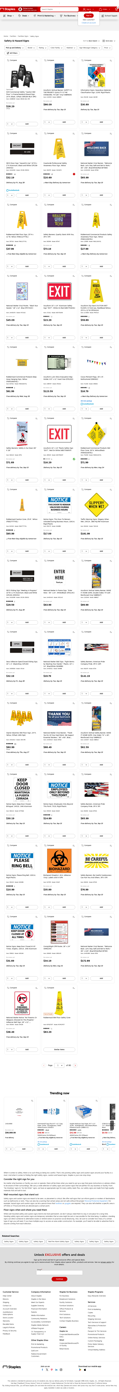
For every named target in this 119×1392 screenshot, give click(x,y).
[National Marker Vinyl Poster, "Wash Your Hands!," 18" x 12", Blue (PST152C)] (22, 291)
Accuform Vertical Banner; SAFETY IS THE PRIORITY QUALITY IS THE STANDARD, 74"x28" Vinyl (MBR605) (57, 92)
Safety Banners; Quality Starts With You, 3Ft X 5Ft (58, 235)
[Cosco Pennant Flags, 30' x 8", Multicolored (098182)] (96, 362)
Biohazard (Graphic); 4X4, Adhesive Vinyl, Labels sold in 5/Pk (57, 876)
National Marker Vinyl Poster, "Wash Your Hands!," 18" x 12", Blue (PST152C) (22, 307)
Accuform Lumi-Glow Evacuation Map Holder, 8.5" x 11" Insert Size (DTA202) (58, 378)
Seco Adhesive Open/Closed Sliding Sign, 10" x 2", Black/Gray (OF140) (22, 663)
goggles (68, 1203)
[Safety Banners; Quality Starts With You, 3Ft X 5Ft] (59, 220)
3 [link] (51, 316)
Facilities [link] (13, 36)
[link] (28, 9)
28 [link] (15, 245)
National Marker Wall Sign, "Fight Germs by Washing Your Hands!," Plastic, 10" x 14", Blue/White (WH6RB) (58, 664)
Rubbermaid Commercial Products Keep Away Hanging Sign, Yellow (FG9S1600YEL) (21, 379)
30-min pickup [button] (86, 401)
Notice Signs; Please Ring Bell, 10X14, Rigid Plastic (21, 876)
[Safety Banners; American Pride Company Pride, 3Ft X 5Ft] (96, 790)
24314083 (8, 1124)
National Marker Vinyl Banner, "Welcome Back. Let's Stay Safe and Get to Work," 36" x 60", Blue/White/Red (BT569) (96, 165)
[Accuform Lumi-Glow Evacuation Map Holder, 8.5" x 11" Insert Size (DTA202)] (59, 362)
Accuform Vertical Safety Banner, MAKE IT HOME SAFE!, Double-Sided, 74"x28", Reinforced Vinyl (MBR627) (96, 592)
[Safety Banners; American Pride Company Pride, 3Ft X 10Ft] (96, 647)
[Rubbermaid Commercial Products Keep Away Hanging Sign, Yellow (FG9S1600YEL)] (22, 362)
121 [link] (15, 744)
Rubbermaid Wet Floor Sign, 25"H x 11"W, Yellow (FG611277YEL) (19, 235)
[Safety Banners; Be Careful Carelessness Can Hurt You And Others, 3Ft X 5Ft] (96, 861)
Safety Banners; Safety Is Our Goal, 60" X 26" (21, 449)
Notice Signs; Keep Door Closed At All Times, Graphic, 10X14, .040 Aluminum (21, 947)
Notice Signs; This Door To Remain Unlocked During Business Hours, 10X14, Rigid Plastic (59, 521)
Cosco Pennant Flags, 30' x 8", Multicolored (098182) (92, 378)
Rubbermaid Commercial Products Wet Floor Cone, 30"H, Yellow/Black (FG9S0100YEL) (95, 450)
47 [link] (52, 174)
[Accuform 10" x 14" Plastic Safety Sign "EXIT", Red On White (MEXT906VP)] (59, 434)
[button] (76, 9)
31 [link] (89, 245)
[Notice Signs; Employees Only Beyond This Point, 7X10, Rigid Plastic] (59, 790)
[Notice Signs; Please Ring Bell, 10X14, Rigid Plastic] (22, 861)
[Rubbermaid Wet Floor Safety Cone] (59, 1003)
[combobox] (59, 9)
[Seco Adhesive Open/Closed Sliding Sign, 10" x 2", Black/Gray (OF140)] (22, 647)
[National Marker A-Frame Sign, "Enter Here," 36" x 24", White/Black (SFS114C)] (59, 576)
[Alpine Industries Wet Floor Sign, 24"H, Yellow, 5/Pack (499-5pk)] (22, 718)
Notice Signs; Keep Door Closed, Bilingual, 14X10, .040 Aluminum (19, 805)
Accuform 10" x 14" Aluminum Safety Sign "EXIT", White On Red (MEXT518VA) (59, 307)
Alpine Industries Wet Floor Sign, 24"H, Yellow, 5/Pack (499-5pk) (21, 734)
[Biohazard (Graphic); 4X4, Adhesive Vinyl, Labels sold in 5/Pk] (59, 861)
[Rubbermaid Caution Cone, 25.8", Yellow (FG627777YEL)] (22, 505)
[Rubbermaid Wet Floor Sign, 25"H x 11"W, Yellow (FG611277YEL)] (22, 220)
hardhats (58, 1203)
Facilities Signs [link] (23, 36)
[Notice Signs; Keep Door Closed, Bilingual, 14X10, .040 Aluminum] (22, 790)
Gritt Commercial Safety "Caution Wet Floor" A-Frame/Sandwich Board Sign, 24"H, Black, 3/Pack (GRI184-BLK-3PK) (21, 94)
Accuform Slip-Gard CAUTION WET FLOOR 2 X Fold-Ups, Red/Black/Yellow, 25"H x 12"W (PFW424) (96, 308)
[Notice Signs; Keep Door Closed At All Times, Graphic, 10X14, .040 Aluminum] (22, 932)
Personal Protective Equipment (96, 1201)
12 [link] (15, 174)
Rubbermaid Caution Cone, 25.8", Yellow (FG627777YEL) (21, 520)
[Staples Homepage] (8, 9)
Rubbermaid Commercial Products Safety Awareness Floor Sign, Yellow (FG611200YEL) (96, 236)
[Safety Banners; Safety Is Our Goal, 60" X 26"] (22, 434)
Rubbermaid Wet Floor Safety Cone (56, 1018)
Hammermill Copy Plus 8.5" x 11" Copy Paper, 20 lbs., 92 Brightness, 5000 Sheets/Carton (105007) (50, 1125)
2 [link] (14, 601)
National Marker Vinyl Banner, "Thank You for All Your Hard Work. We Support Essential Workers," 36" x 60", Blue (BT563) (58, 735)
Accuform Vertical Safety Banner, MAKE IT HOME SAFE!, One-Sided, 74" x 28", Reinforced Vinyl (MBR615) (96, 735)
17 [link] (89, 388)
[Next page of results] (75, 1065)
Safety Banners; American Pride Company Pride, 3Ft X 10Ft (93, 663)
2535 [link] (111, 1130)
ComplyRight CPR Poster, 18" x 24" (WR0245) (56, 947)
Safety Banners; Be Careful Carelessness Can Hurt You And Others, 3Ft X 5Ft (96, 876)
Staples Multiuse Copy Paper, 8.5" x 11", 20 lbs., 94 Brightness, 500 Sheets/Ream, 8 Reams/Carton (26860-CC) (83, 1125)
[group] (19, 1125)
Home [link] (6, 36)
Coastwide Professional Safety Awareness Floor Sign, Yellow (55, 164)
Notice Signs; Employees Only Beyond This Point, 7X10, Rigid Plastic (58, 805)
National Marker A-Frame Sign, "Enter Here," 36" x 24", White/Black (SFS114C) (58, 591)
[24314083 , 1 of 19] (19, 1112)
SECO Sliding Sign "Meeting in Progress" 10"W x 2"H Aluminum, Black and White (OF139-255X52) (21, 592)
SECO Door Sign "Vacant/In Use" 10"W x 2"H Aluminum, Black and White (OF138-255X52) (22, 165)
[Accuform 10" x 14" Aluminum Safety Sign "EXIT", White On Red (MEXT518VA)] (59, 291)
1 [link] (51, 459)
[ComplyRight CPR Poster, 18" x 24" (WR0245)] (59, 932)
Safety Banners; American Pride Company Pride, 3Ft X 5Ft (93, 805)
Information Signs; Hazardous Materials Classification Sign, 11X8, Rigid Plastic (96, 91)
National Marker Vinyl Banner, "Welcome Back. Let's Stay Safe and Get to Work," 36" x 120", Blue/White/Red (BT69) (96, 948)
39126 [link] (47, 1130)
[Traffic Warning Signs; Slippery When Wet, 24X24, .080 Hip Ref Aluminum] (96, 505)
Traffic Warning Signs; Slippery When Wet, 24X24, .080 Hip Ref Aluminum (95, 520)
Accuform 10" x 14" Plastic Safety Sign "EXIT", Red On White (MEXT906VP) (58, 449)
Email (39, 1270)
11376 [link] (79, 1130)
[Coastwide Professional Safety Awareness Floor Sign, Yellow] (59, 149)
